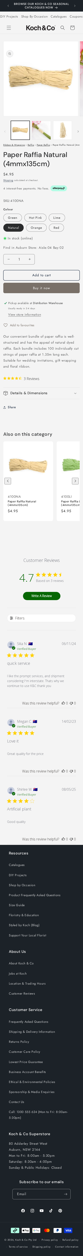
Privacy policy (50, 1240)
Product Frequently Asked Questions (34, 895)
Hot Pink (35, 217)
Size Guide (17, 905)
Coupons (76, 16)
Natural (13, 227)
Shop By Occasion (34, 16)
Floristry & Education (24, 915)
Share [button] (12, 407)
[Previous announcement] (8, 6)
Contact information (67, 1246)
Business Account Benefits (27, 1072)
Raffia (31, 145)
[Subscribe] (65, 1194)
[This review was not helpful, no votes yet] (71, 703)
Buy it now (41, 288)
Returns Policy (19, 1041)
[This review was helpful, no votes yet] (63, 703)
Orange (36, 227)
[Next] (75, 481)
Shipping (8, 180)
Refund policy (70, 1240)
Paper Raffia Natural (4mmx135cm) (22, 503)
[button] (9, 28)
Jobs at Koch (18, 973)
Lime (56, 217)
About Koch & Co (21, 963)
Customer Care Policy (24, 1051)
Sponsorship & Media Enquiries (31, 1092)
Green (12, 217)
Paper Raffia (43, 145)
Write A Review (41, 596)
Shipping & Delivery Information (32, 1031)
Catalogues (59, 16)
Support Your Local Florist (27, 935)
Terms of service (18, 1246)
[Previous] (7, 481)
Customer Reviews (22, 993)
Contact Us (16, 1102)
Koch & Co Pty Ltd (26, 1240)
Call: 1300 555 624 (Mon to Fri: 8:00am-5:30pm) (38, 1115)
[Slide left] (5, 131)
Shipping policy (41, 1246)
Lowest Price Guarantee (26, 1062)
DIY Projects (9, 16)
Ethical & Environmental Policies (32, 1082)
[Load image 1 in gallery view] (20, 130)
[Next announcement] (75, 6)
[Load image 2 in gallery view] (41, 130)
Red (56, 227)
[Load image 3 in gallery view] (62, 130)
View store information (24, 314)
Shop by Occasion (22, 885)
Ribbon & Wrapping (14, 145)
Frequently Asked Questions (28, 1021)
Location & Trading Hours (27, 983)
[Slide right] (78, 131)
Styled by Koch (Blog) (24, 925)
